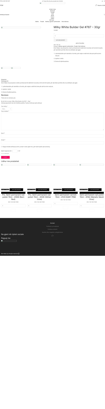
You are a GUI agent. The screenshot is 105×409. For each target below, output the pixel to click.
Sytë (52, 13)
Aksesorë (52, 10)
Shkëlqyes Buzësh (4, 14)
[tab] (52, 79)
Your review (5, 111)
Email (3, 140)
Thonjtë (52, 12)
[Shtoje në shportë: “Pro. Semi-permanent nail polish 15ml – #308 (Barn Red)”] (13, 210)
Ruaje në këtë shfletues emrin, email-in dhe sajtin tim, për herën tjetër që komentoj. (26, 146)
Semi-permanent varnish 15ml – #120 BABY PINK (65, 196)
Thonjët (42, 21)
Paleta (52, 18)
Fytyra (52, 17)
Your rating (4, 106)
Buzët (52, 15)
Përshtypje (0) (4, 81)
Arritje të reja (52, 9)
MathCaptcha (7, 153)
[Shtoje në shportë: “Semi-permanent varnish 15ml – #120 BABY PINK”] (65, 207)
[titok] (1, 5)
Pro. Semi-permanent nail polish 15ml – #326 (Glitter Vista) (39, 197)
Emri (3, 133)
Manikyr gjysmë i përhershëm (52, 21)
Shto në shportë (60, 40)
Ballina (37, 21)
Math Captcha (5, 151)
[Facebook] (0, 5)
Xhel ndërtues (65, 21)
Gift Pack (51, 20)
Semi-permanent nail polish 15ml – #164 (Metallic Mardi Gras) (92, 197)
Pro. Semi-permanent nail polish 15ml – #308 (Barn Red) (13, 197)
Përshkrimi (3, 79)
